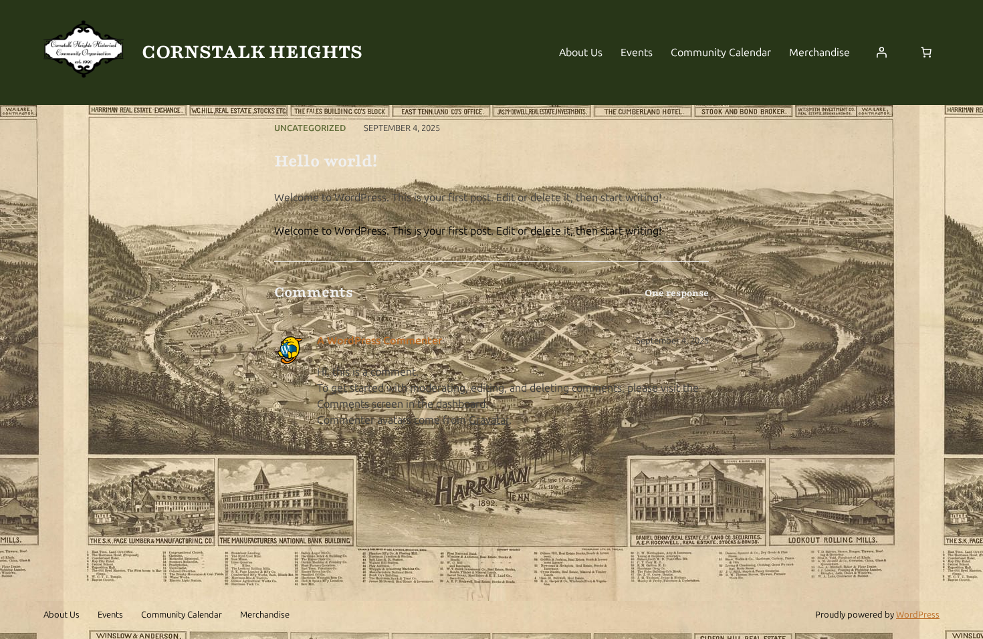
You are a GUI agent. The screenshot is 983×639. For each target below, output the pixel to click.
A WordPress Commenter (379, 340)
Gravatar (489, 420)
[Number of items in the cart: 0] (926, 52)
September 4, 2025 (672, 341)
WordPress (918, 615)
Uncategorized (310, 128)
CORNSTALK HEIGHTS (252, 52)
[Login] (881, 52)
